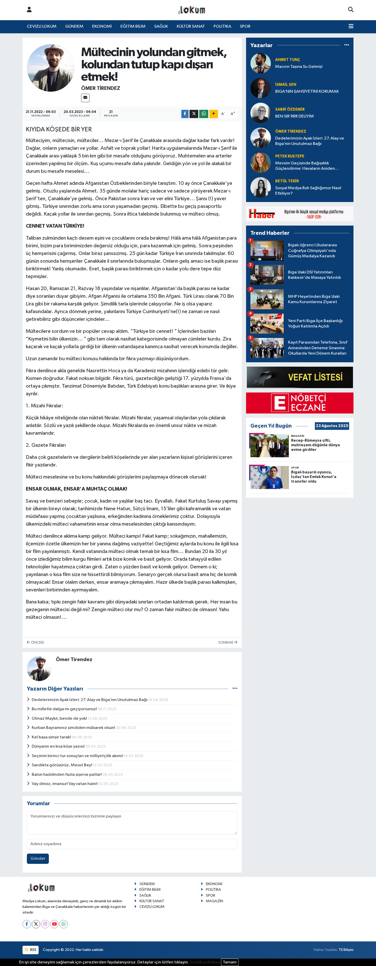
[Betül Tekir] (260, 187)
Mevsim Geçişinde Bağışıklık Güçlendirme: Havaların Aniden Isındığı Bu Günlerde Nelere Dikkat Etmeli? (308, 166)
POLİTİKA (222, 26)
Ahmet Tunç (287, 60)
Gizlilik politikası (205, 962)
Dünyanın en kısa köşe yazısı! (58, 746)
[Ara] (350, 10)
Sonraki (226, 642)
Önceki (37, 642)
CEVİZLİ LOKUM (42, 26)
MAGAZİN (214, 901)
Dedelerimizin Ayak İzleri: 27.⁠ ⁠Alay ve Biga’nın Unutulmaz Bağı (90, 700)
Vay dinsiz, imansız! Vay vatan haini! (65, 784)
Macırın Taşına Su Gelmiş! (299, 67)
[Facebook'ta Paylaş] (185, 114)
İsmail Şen (285, 85)
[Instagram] (45, 924)
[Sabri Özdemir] (260, 113)
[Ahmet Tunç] (260, 63)
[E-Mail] (85, 98)
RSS (32, 950)
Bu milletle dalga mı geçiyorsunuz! (65, 709)
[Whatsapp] (63, 924)
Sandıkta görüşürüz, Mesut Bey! (62, 765)
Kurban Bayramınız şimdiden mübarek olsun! (74, 728)
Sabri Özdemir (290, 109)
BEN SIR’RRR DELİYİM (294, 116)
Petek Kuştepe (289, 156)
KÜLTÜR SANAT (191, 26)
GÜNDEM (74, 26)
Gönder (38, 858)
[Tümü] (346, 45)
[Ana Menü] (351, 26)
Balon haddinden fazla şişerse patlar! (67, 774)
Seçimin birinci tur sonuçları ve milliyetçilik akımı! (78, 756)
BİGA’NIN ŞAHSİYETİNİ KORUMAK (307, 91)
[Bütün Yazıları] (235, 689)
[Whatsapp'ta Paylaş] (203, 114)
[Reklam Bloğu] (299, 213)
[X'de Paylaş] (194, 114)
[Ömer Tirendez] (51, 68)
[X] (36, 924)
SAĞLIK (161, 26)
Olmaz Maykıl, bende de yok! (60, 718)
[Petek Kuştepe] (260, 162)
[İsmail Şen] (260, 88)
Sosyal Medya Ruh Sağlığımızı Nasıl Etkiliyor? (308, 191)
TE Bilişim (346, 950)
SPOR (245, 26)
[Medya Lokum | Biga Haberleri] (192, 10)
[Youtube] (54, 924)
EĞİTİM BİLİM (133, 26)
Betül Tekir (287, 181)
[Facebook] (27, 924)
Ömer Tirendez (100, 88)
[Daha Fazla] (213, 114)
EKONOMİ (102, 26)
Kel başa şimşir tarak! (52, 737)
